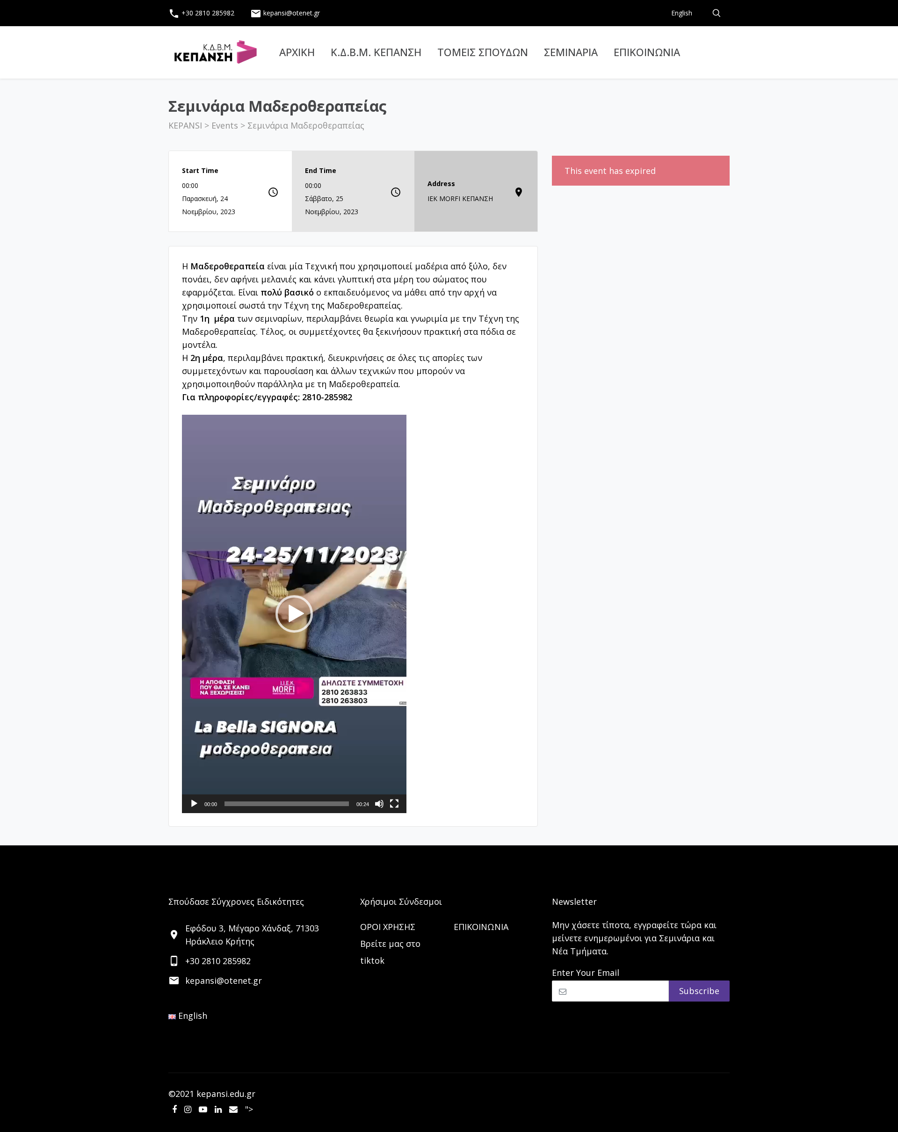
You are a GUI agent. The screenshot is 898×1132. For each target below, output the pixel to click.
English (681, 12)
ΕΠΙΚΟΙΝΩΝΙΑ (647, 52)
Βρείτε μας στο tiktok (390, 952)
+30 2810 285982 (201, 13)
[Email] (233, 1109)
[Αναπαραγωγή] (194, 803)
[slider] (286, 803)
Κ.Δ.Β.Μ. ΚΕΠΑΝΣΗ (376, 52)
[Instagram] (187, 1109)
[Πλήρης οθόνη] (394, 803)
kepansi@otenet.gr (285, 13)
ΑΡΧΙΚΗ (297, 52)
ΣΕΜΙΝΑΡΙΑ (571, 52)
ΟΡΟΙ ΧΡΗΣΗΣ (387, 926)
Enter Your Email (585, 972)
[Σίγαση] (379, 803)
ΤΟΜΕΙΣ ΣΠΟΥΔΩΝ (482, 52)
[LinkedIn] (218, 1109)
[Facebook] (174, 1109)
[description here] (716, 13)
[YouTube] (203, 1109)
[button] (353, 325)
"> (249, 1109)
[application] (294, 614)
